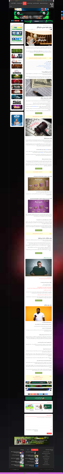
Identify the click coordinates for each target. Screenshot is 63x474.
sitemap (11, 469)
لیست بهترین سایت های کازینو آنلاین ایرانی (38, 377)
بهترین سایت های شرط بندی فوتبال (43, 3)
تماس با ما (46, 0)
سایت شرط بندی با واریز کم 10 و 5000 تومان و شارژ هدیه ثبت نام (15, 452)
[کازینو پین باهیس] (38, 382)
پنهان (46, 61)
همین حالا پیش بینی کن (38, 113)
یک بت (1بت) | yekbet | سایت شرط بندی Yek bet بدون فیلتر (29, 459)
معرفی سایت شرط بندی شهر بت (30, 461)
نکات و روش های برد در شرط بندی (48, 409)
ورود (25, 473)
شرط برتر (45, 51)
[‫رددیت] (15, 20)
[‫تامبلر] (13, 20)
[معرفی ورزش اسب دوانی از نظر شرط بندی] (39, 406)
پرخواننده (35, 449)
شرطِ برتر (43, 469)
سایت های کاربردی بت (19, 3)
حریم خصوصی (38, 0)
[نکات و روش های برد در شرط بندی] (48, 406)
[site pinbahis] (31, 13)
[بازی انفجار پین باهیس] (31, 17)
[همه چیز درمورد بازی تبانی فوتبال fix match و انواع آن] (29, 406)
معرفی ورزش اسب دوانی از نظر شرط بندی (39, 410)
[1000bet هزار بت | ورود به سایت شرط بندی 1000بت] (22, 459)
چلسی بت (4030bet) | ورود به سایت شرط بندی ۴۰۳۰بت (15, 462)
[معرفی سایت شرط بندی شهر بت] (36, 462)
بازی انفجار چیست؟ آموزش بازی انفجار (30, 451)
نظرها (28, 449)
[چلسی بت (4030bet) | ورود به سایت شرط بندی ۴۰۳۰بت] (22, 462)
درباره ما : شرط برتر (42, 0)
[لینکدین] (62, 14)
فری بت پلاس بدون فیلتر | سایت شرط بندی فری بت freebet (15, 465)
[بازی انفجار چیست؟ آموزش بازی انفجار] (36, 453)
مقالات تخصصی (13, 3)
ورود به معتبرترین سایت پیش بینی (38, 54)
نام (51, 426)
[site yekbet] (38, 389)
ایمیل (51, 429)
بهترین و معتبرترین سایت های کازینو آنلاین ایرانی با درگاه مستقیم (29, 465)
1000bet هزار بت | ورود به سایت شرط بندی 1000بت (15, 458)
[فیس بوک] (62, 11)
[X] (62, 13)
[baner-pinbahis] (38, 21)
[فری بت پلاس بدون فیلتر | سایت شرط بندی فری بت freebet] (22, 465)
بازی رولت (41, 152)
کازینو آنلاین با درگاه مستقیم (36, 3)
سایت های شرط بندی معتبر (34, 106)
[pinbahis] (38, 398)
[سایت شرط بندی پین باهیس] (31, 440)
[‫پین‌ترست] (18, 20)
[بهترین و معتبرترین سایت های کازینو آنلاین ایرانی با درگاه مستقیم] (36, 465)
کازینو (46, 149)
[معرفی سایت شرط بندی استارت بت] (22, 456)
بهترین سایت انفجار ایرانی (29, 3)
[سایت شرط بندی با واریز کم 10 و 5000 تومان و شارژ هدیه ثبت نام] (22, 452)
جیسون (49, 29)
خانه (50, 25)
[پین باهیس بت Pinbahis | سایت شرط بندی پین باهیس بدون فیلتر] (36, 456)
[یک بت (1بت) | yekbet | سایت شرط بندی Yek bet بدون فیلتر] (36, 459)
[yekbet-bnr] (31, 9)
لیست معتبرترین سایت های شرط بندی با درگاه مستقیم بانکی (35, 58)
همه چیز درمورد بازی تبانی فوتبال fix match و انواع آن (29, 410)
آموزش (24, 3)
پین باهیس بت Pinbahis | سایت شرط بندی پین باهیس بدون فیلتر (30, 455)
